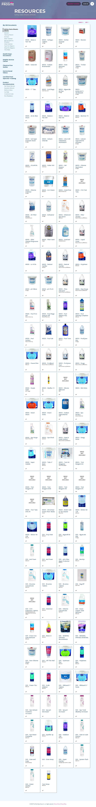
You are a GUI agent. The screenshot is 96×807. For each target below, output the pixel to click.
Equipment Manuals (9, 88)
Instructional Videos (7, 72)
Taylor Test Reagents (9, 46)
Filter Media (7, 49)
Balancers (6, 32)
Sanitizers (6, 36)
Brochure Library (8, 90)
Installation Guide (8, 94)
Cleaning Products (8, 34)
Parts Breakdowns (8, 96)
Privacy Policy (63, 804)
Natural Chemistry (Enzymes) (9, 41)
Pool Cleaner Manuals (9, 86)
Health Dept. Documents (7, 55)
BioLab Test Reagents (9, 48)
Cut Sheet (6, 92)
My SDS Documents (9, 25)
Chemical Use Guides (8, 66)
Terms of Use (57, 804)
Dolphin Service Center (8, 60)
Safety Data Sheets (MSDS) (25, 15)
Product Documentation (8, 83)
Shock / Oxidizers (8, 38)
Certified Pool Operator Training (9, 77)
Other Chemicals (8, 44)
